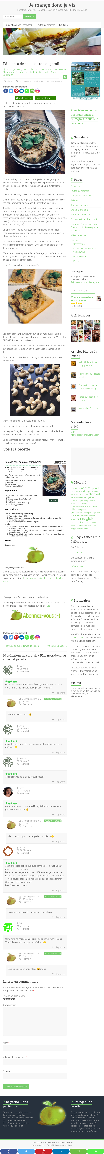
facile (79, 503)
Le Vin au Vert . (78, 637)
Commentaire (9, 1005)
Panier (76, 261)
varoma (92, 525)
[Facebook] (5, 91)
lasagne (81, 506)
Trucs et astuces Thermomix (18, 25)
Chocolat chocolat (79, 210)
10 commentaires (56, 81)
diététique (85, 501)
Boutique (63, 25)
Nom (6, 1043)
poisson (91, 513)
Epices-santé (77, 552)
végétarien (8, 75)
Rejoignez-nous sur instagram (85, 282)
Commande (79, 244)
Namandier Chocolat (88, 408)
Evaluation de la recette (14, 996)
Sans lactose (57, 72)
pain (79, 509)
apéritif (85, 488)
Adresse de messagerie (15, 1057)
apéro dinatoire (92, 491)
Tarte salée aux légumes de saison (21, 646)
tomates (80, 525)
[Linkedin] (21, 91)
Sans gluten (44, 72)
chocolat (94, 494)
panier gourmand (80, 511)
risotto (93, 516)
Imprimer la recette (45, 98)
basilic (73, 495)
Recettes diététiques (80, 214)
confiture (79, 498)
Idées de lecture (78, 235)
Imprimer (53, 500)
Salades (74, 200)
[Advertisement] (87, 461)
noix (92, 506)
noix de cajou (28, 81)
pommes (75, 515)
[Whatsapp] (27, 91)
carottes (83, 494)
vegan (40, 81)
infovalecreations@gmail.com (85, 435)
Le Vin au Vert (77, 566)
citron (21, 81)
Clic (48, 606)
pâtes (83, 515)
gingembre (74, 506)
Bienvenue (75, 186)
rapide (22, 72)
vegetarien (77, 528)
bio (16, 72)
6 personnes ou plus (43, 69)
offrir (74, 509)
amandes (77, 488)
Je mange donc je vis (52, 5)
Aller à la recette (23, 98)
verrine (85, 529)
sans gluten (87, 518)
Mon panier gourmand (81, 195)
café (77, 495)
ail (71, 488)
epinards (74, 504)
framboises (92, 504)
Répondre (60, 693)
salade (73, 519)
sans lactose (81, 522)
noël (95, 506)
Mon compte (79, 256)
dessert (74, 500)
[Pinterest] (16, 91)
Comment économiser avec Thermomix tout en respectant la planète (85, 227)
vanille (86, 526)
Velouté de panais (57, 646)
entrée (92, 501)
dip (80, 500)
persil (36, 81)
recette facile (32, 72)
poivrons (97, 513)
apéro (84, 491)
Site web (7, 1071)
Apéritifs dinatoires (79, 205)
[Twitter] (11, 91)
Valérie (74, 432)
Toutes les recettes (46, 25)
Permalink (24, 671)
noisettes (87, 506)
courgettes (88, 497)
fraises (84, 504)
